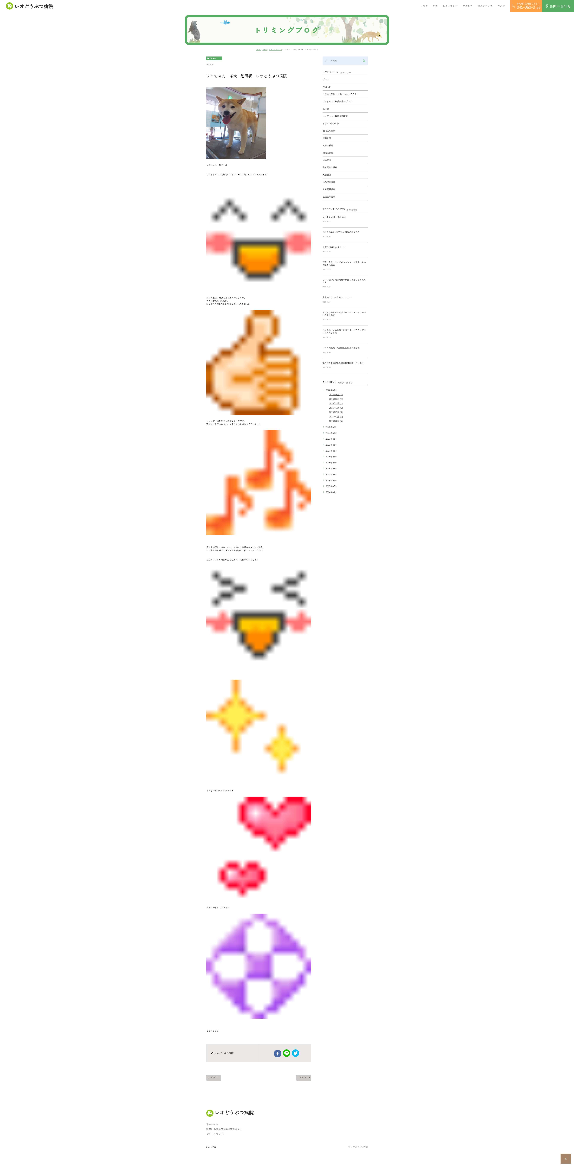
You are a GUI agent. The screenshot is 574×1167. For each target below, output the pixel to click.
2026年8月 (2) (336, 395)
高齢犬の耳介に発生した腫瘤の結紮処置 (341, 232)
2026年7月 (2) (336, 399)
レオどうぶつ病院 (34, 6)
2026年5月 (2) (336, 408)
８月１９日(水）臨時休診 (334, 217)
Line (286, 1053)
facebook (277, 1053)
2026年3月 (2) (336, 412)
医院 (435, 6)
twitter (295, 1053)
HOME (424, 6)
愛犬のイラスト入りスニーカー (337, 297)
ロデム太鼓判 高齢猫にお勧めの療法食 (342, 348)
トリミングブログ (275, 49)
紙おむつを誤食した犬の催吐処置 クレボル (343, 363)
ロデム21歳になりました (334, 247)
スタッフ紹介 (450, 6)
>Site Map (211, 1146)
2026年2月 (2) (336, 417)
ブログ (264, 49)
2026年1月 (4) (336, 421)
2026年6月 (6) (336, 403)
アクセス (468, 6)
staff (213, 58)
